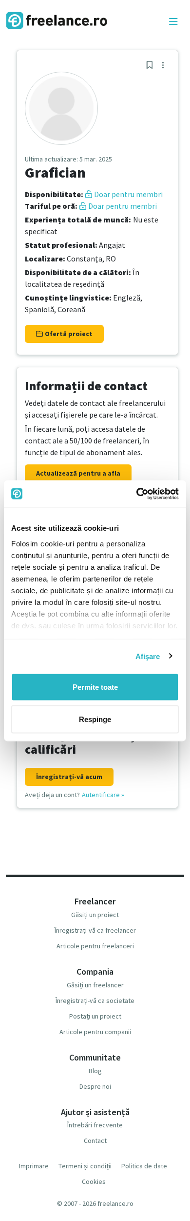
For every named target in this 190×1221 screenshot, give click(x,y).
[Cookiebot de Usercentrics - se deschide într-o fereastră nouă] (137, 493)
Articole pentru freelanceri (95, 945)
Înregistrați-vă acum (69, 776)
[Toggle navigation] (173, 22)
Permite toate (95, 687)
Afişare (147, 656)
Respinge (95, 719)
